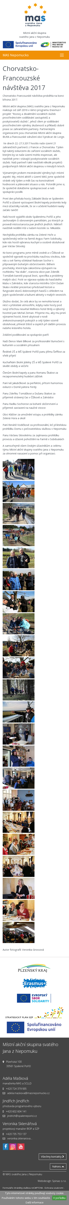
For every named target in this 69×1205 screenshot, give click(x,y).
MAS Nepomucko (16, 55)
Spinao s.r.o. (59, 1181)
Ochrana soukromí (53, 1187)
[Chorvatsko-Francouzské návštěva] (19, 469)
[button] (61, 55)
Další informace (34, 1202)
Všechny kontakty (51, 1156)
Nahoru (57, 1166)
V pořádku (59, 1198)
